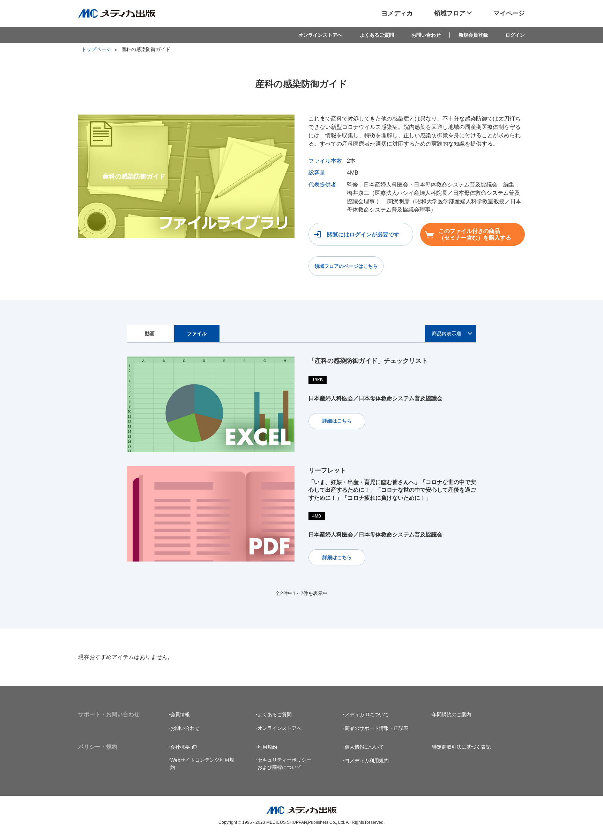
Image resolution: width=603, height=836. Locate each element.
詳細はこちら (337, 421)
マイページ (509, 13)
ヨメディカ (397, 13)
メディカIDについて (367, 714)
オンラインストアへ (320, 35)
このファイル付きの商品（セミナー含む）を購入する (475, 234)
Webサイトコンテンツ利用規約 (202, 763)
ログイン (515, 35)
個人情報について (364, 747)
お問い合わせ (426, 35)
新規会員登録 (473, 35)
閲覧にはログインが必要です (363, 234)
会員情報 (180, 714)
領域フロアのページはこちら (346, 266)
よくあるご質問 (377, 35)
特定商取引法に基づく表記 (461, 747)
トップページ (96, 49)
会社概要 (180, 747)
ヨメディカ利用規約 (367, 760)
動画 (150, 333)
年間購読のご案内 (451, 714)
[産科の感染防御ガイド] (186, 119)
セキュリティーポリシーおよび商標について (284, 763)
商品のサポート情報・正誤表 (376, 728)
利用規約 (267, 747)
